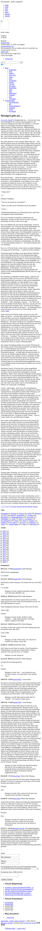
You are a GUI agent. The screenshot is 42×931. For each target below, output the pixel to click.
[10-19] (14, 506)
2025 (4, 533)
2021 (4, 540)
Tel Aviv (11, 84)
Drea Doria (16, 776)
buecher (7, 14)
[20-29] (19, 506)
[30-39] (24, 506)
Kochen (30, 515)
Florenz (11, 82)
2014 (4, 553)
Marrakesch (13, 93)
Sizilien (11, 73)
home (6, 5)
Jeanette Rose (5, 43)
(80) (6, 542)
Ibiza (10, 91)
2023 (4, 536)
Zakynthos (12, 99)
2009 (4, 562)
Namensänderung (14, 106)
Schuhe (31, 521)
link (7, 311)
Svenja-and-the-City (7, 46)
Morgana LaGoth (18, 828)
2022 (4, 538)
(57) (6, 536)
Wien (10, 90)
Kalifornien (12, 70)
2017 (4, 547)
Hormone (12, 108)
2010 (4, 560)
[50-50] (35, 506)
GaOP (11, 109)
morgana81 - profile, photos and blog (13, 921)
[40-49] (29, 506)
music (7, 12)
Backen (13, 513)
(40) (6, 540)
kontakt (7, 16)
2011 (4, 558)
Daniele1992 (17, 569)
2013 (4, 555)
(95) (6, 545)
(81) (6, 547)
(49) (6, 533)
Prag (10, 97)
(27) (6, 531)
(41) (6, 556)
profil (6, 7)
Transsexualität (9, 100)
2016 (4, 549)
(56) (6, 535)
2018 (4, 545)
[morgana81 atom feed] (5, 18)
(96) (6, 544)
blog (6, 10)
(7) (5, 562)
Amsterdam (12, 80)
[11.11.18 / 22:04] (6, 120)
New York (12, 75)
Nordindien (12, 88)
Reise (6, 68)
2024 (4, 535)
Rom (10, 79)
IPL (10, 104)
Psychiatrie (12, 111)
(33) (6, 555)
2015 (4, 551)
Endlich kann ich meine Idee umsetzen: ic (18, 895)
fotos (6, 9)
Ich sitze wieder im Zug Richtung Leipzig (18, 891)
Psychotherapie (14, 102)
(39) (6, 560)
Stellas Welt (4, 52)
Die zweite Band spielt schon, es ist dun (17, 893)
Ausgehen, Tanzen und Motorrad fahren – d (19, 887)
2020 (4, 542)
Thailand (12, 95)
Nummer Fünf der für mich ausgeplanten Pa (19, 889)
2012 (4, 556)
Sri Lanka (12, 86)
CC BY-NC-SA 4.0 (30, 923)
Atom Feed (10, 917)
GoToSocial (9, 59)
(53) (6, 538)
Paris (10, 71)
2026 (4, 531)
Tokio (11, 77)
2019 (4, 544)
